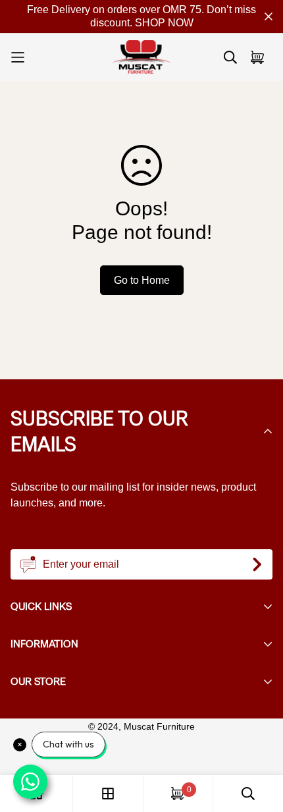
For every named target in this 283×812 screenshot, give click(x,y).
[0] (177, 793)
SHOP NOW (164, 22)
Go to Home (142, 280)
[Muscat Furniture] (141, 57)
